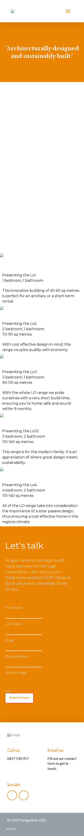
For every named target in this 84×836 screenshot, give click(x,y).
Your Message (16, 672)
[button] (67, 11)
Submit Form (19, 697)
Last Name (13, 624)
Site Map (11, 828)
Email (9, 640)
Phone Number (17, 656)
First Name (14, 607)
